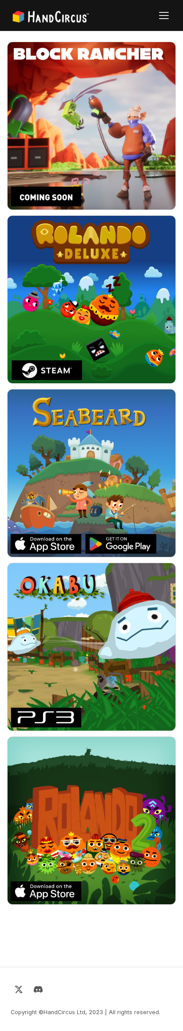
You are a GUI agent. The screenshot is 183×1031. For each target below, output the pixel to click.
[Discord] (38, 991)
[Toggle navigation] (163, 15)
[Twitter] (19, 991)
